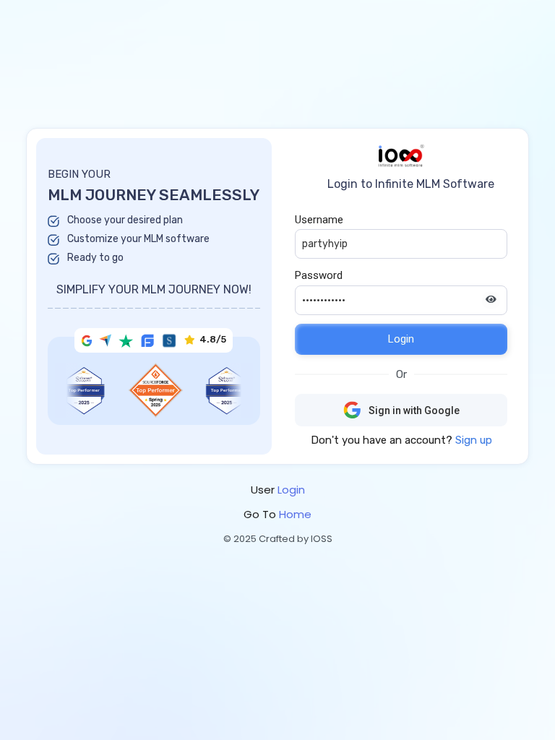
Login (401, 338)
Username (319, 219)
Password (319, 275)
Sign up (473, 440)
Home (295, 514)
